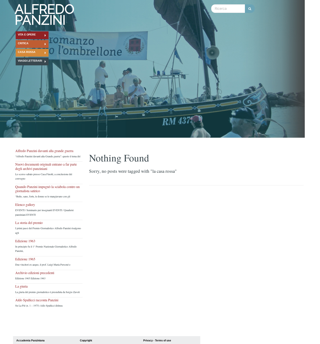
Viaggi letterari (30, 60)
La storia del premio (29, 222)
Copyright (86, 340)
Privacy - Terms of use (157, 340)
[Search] (250, 8)
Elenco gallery (25, 204)
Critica (23, 43)
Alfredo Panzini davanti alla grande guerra (44, 151)
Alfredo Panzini (44, 14)
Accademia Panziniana (30, 340)
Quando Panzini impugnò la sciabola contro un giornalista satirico (47, 189)
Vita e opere (27, 34)
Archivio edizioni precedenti (34, 273)
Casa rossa (26, 52)
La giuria (21, 286)
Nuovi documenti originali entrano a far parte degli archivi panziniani (46, 166)
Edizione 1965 (25, 259)
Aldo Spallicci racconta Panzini (36, 300)
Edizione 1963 (25, 241)
